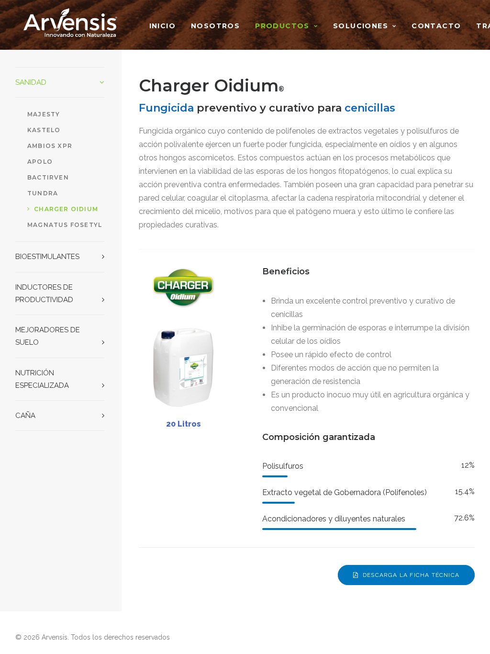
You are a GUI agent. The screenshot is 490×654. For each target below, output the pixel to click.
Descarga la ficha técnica (411, 575)
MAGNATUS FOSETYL (64, 224)
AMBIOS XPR (49, 145)
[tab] (59, 82)
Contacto (436, 26)
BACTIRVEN (48, 177)
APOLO (40, 161)
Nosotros (215, 26)
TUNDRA (42, 193)
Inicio (162, 26)
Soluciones (360, 26)
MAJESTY (43, 114)
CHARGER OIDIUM (66, 209)
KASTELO (43, 130)
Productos (282, 26)
